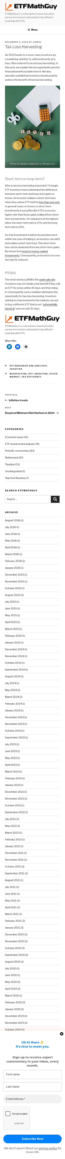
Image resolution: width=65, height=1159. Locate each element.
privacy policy (48, 1148)
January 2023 (12, 785)
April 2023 (11, 764)
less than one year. (49, 202)
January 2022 (12, 846)
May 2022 (11, 825)
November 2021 (14, 859)
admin (37, 42)
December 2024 (14, 649)
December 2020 (14, 934)
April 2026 (11, 547)
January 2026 (12, 567)
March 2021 (12, 914)
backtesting (18, 374)
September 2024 (15, 669)
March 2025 (12, 628)
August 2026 (12, 520)
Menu (34, 29)
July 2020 (10, 968)
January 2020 (12, 1009)
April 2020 (11, 988)
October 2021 (13, 866)
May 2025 (11, 615)
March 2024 (12, 696)
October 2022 (13, 805)
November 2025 (14, 581)
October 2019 (13, 1029)
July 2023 (10, 744)
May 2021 (10, 900)
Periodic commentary (17, 450)
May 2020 (11, 982)
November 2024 (14, 656)
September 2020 (15, 954)
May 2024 (11, 690)
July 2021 (10, 887)
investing (41, 374)
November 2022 (14, 798)
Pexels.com (49, 163)
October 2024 (13, 662)
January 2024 (12, 710)
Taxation (16, 369)
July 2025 (10, 601)
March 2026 (12, 554)
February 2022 (13, 839)
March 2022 (12, 832)
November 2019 (14, 1022)
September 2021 (14, 873)
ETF (30, 374)
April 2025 (11, 622)
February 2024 (13, 703)
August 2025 (12, 595)
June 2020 (11, 975)
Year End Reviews (15, 478)
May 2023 (11, 758)
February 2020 (13, 1002)
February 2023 (13, 778)
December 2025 (14, 574)
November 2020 (14, 941)
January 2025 (12, 642)
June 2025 (11, 608)
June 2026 (11, 534)
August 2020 (12, 961)
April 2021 (11, 907)
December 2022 (14, 791)
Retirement (11, 457)
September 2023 (15, 737)
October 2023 (13, 730)
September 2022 (15, 812)
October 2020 (13, 948)
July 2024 (10, 683)
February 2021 (13, 920)
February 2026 (13, 561)
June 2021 (11, 893)
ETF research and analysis (28, 366)
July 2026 (10, 527)
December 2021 (14, 852)
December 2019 (14, 1016)
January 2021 (12, 927)
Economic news (14, 437)
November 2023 (14, 723)
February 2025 (13, 635)
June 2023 (11, 751)
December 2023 (14, 717)
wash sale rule (47, 279)
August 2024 (12, 676)
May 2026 (11, 540)
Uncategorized (13, 471)
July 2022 (10, 819)
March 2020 (12, 995)
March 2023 (12, 771)
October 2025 (13, 588)
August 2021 (12, 880)
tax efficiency (32, 377)
